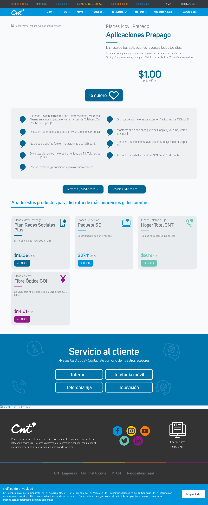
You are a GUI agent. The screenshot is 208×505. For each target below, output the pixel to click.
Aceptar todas (194, 494)
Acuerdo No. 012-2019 (61, 493)
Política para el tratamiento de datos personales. (28, 499)
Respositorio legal (140, 473)
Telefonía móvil (129, 374)
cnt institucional (19, 4)
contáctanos (142, 4)
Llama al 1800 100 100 (90, 4)
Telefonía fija (79, 387)
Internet (97, 11)
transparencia (62, 4)
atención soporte (119, 4)
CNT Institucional (94, 473)
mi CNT (169, 4)
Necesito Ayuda (163, 11)
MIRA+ (50, 11)
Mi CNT (117, 473)
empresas (41, 4)
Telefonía (138, 11)
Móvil (80, 11)
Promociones (189, 11)
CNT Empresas (65, 473)
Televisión (118, 11)
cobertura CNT (189, 4)
